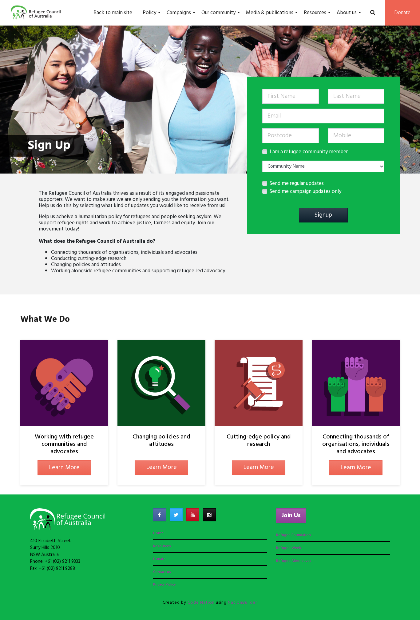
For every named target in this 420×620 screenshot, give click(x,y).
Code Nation (201, 602)
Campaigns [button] (179, 13)
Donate (402, 13)
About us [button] (347, 13)
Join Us (291, 516)
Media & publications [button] (269, 13)
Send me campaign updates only (305, 192)
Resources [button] (315, 13)
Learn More (64, 468)
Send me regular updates (297, 184)
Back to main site (112, 13)
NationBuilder (242, 602)
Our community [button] (218, 13)
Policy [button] (149, 13)
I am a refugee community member (309, 152)
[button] (372, 13)
